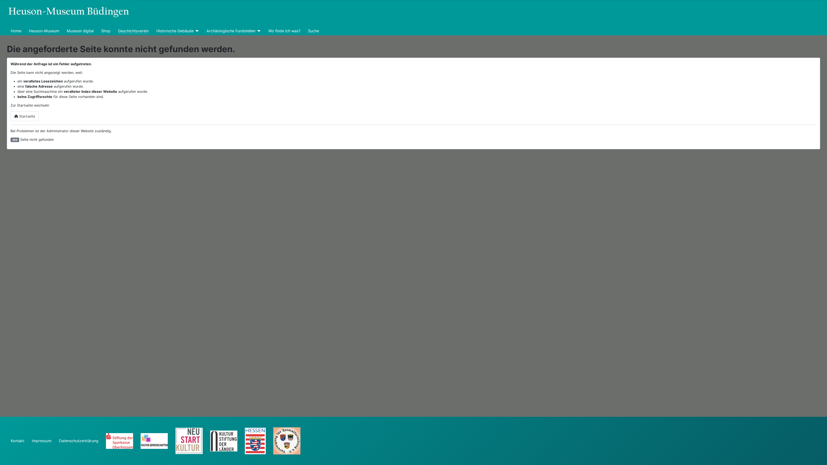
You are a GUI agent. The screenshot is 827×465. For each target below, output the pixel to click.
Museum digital (80, 31)
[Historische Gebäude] (196, 31)
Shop (105, 31)
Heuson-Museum (44, 31)
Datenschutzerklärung (78, 441)
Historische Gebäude (175, 31)
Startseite (26, 116)
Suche (313, 31)
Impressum (41, 441)
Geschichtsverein (133, 31)
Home (16, 31)
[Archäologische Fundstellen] (258, 31)
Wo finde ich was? (284, 31)
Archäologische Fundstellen (231, 31)
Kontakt (17, 441)
